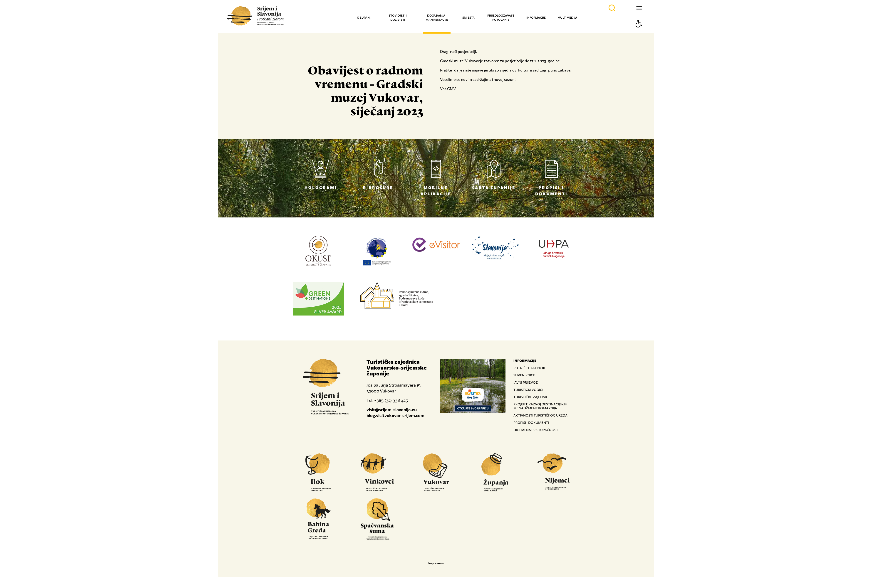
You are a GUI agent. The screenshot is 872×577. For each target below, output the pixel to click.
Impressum (436, 563)
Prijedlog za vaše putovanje (500, 18)
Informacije (536, 18)
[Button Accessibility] (639, 32)
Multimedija (567, 18)
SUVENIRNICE (524, 375)
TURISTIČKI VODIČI (528, 389)
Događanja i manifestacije (437, 18)
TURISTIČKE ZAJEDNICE (531, 397)
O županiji (364, 18)
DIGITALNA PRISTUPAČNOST (535, 430)
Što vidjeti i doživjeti (398, 18)
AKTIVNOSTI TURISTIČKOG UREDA (540, 415)
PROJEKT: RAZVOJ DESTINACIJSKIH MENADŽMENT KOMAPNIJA (540, 406)
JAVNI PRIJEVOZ (525, 382)
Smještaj (469, 18)
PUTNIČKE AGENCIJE (529, 368)
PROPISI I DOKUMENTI (531, 422)
